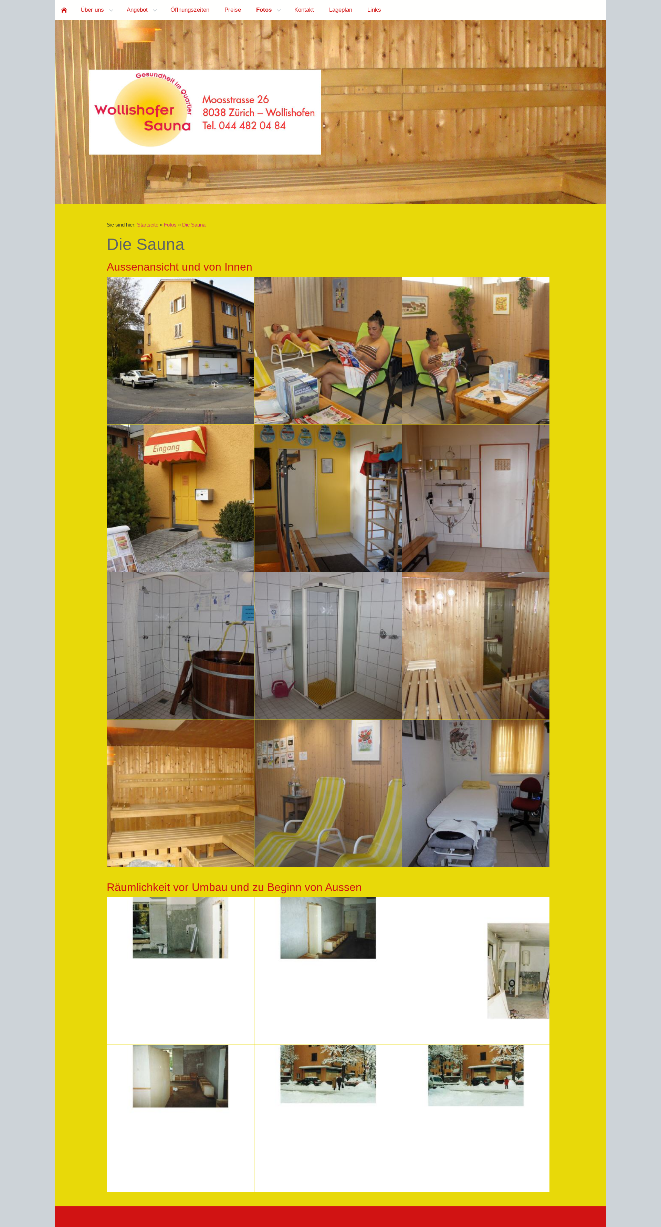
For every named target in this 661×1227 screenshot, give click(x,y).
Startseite (147, 225)
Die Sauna (194, 225)
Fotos (170, 225)
